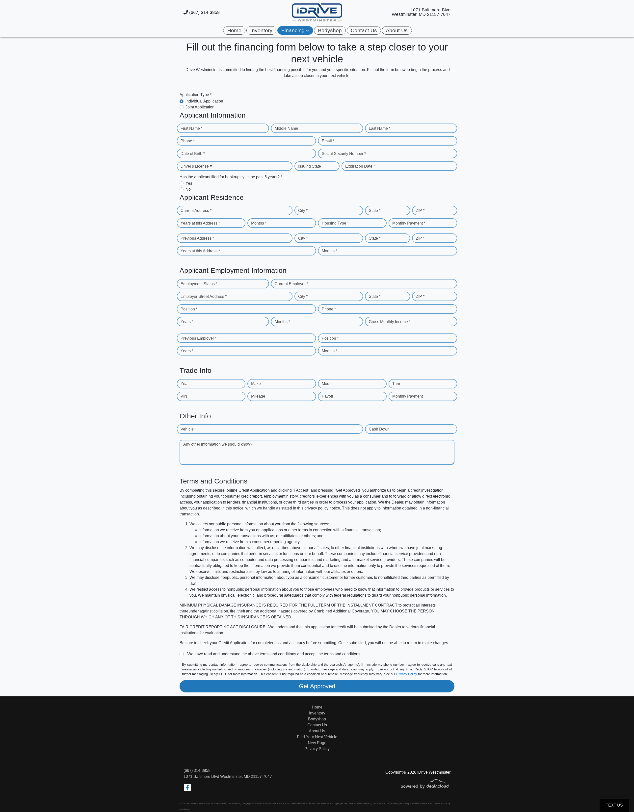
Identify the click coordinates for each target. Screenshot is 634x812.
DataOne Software (261, 803)
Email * (328, 141)
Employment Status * (199, 284)
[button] (295, 30)
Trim (396, 383)
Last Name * (379, 128)
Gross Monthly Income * (389, 322)
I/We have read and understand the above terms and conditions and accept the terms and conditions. (273, 654)
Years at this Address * (200, 223)
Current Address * (196, 210)
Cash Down (379, 429)
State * (374, 210)
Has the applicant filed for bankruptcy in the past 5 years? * (231, 177)
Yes (188, 183)
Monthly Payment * (408, 223)
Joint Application (199, 107)
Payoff (327, 396)
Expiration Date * (360, 166)
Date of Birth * (193, 154)
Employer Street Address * (204, 296)
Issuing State (309, 166)
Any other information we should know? (217, 444)
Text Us (614, 805)
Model (327, 383)
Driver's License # (196, 166)
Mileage (258, 396)
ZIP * (420, 210)
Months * (258, 223)
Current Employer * (291, 284)
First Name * (191, 128)
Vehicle (187, 429)
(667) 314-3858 (204, 12)
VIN (184, 396)
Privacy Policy (406, 674)
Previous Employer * (198, 338)
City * (303, 210)
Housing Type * (335, 223)
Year (185, 383)
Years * (187, 322)
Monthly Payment (407, 396)
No (188, 189)
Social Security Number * (344, 154)
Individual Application (204, 101)
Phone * (188, 141)
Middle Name (286, 128)
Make (256, 383)
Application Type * (195, 95)
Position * (189, 309)
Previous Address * (197, 238)
